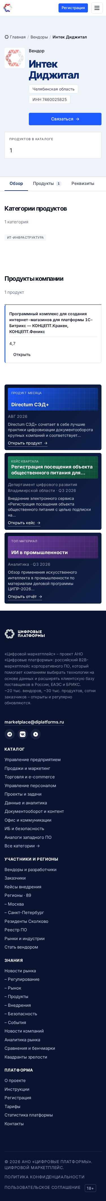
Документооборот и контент (34, 811)
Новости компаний (24, 1031)
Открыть (22, 354)
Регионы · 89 (18, 895)
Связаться (65, 119)
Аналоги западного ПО (28, 837)
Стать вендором (21, 947)
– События (15, 1022)
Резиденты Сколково (26, 921)
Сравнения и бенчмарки (30, 1048)
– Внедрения (18, 1005)
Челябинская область (54, 89)
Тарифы (12, 1106)
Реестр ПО (16, 929)
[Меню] (97, 8)
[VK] (23, 734)
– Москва (14, 904)
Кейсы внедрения (23, 886)
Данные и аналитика (26, 802)
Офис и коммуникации (28, 820)
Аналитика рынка (22, 1039)
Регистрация (73, 7)
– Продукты (16, 996)
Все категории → (22, 845)
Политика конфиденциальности (45, 1176)
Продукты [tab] (46, 183)
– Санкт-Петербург (24, 912)
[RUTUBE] (36, 734)
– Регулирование (22, 979)
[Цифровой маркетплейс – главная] (7, 7)
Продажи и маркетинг (27, 768)
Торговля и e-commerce (30, 776)
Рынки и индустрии (25, 938)
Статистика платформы (29, 1115)
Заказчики (15, 878)
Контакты (14, 1123)
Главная (18, 36)
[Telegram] (10, 734)
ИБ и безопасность (24, 828)
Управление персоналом (30, 785)
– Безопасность (21, 1013)
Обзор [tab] (16, 183)
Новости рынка (20, 970)
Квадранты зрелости (26, 1057)
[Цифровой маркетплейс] (53, 634)
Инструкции (17, 1089)
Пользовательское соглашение (42, 1187)
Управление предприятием (33, 759)
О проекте (15, 1080)
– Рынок (13, 988)
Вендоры (39, 36)
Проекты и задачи (23, 794)
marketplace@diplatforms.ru (34, 722)
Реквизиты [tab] (83, 183)
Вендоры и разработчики (31, 869)
